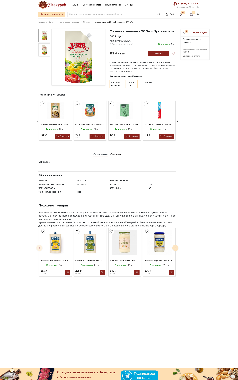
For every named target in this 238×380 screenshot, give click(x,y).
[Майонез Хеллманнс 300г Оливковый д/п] (90, 242)
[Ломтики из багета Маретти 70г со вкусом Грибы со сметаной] (55, 110)
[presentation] (37, 121)
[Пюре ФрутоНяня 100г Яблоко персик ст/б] (90, 110)
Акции (75, 5)
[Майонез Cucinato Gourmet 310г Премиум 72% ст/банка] (125, 242)
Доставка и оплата (92, 5)
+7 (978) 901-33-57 (189, 4)
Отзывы (129, 5)
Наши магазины (113, 5)
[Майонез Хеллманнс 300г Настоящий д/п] (55, 242)
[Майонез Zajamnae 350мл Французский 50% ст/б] (159, 242)
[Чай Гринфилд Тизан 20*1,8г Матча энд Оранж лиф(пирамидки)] (125, 110)
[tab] (100, 154)
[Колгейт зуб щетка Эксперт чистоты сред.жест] (159, 110)
